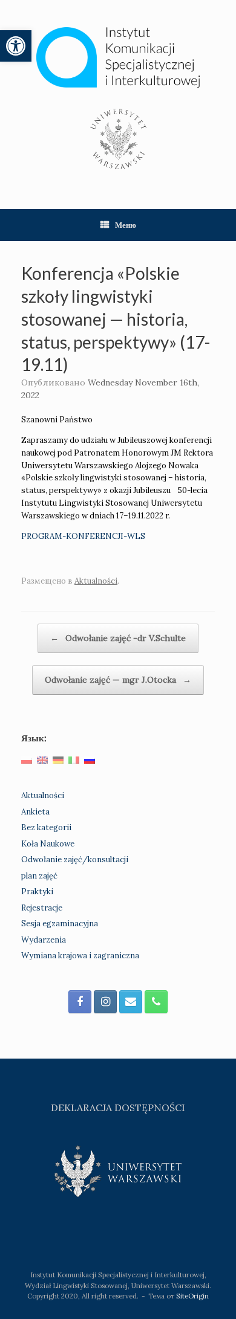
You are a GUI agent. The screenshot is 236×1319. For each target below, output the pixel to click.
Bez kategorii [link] (46, 827)
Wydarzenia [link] (43, 940)
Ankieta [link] (35, 812)
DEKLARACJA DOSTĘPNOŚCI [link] (118, 1107)
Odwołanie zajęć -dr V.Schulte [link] (118, 638)
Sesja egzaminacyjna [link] (59, 923)
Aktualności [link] (95, 581)
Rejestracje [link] (41, 908)
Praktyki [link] (37, 891)
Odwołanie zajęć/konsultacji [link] (74, 859)
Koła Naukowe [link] (47, 844)
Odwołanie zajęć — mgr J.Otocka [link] (118, 679)
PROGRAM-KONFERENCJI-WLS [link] (83, 536)
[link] (15, 46)
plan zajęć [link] (39, 876)
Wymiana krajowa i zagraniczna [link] (80, 955)
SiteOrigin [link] (192, 1295)
